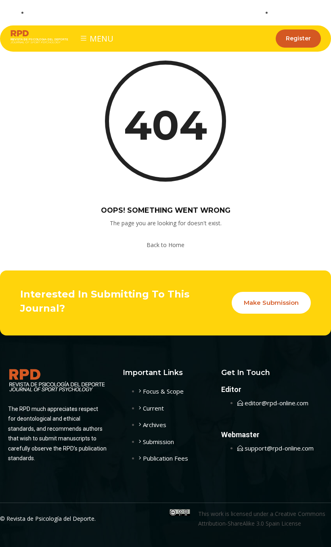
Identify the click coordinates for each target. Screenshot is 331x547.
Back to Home (165, 245)
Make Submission (271, 302)
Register (298, 38)
